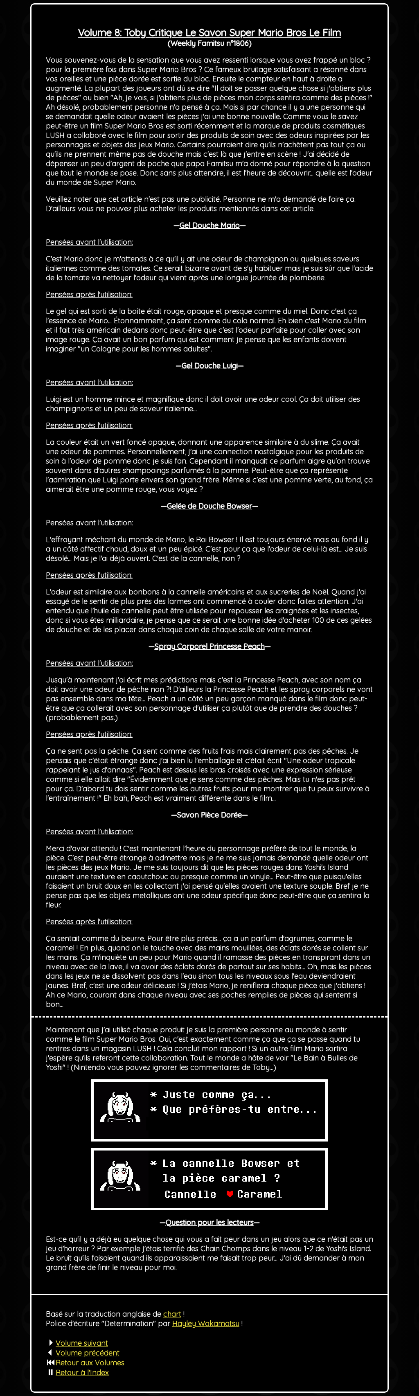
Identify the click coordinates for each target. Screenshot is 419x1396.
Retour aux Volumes (90, 1362)
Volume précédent (87, 1353)
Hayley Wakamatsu (205, 1323)
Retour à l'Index (82, 1372)
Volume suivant (82, 1343)
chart (172, 1314)
